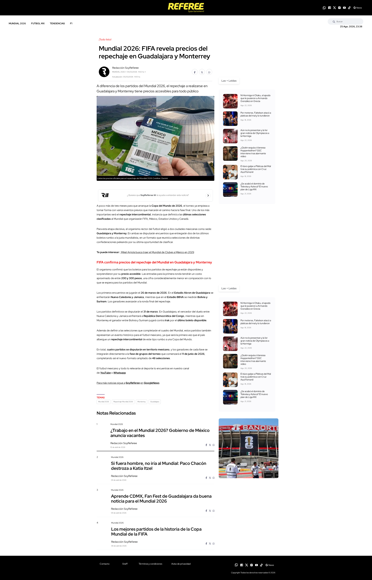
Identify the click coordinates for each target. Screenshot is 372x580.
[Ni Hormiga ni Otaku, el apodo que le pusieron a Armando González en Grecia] (230, 101)
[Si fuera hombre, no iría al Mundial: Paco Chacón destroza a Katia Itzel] (248, 480)
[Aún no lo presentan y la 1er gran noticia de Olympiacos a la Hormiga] (230, 136)
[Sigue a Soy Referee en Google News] (357, 7)
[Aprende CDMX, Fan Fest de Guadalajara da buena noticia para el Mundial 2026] (248, 513)
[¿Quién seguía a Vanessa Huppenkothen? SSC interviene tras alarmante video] (230, 153)
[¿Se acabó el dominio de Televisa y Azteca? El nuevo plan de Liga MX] (230, 189)
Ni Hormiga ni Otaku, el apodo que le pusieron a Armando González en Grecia (255, 98)
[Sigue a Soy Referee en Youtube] (344, 7)
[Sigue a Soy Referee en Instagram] (339, 7)
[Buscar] (334, 21)
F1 (71, 23)
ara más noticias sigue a (111, 383)
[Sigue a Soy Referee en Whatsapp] (324, 8)
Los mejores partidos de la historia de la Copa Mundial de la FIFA (156, 531)
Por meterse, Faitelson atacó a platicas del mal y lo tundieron (255, 114)
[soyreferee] (186, 7)
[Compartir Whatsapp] (209, 72)
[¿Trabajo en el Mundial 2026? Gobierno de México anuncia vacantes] (248, 448)
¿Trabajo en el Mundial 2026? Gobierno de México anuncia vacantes (160, 432)
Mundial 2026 (103, 402)
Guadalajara (154, 402)
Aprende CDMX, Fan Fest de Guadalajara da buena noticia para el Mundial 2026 (161, 498)
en (141, 383)
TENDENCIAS (57, 23)
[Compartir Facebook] (195, 72)
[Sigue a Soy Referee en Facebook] (329, 7)
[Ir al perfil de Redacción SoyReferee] (104, 71)
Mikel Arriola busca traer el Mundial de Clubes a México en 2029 (157, 252)
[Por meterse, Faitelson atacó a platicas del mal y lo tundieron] (230, 118)
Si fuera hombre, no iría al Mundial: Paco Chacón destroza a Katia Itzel (158, 465)
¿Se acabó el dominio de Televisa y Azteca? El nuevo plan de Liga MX (254, 186)
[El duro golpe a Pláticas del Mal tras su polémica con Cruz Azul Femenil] (230, 172)
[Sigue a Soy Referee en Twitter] (334, 7)
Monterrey (141, 402)
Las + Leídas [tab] (229, 80)
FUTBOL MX (38, 23)
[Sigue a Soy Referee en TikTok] (349, 7)
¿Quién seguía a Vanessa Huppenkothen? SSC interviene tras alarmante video (253, 152)
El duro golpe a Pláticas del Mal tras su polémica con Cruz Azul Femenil (255, 169)
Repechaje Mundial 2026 (123, 402)
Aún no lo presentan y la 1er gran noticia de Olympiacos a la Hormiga (254, 133)
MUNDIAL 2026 (17, 23)
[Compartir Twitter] (202, 72)
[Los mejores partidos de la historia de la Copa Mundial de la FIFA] (248, 546)
